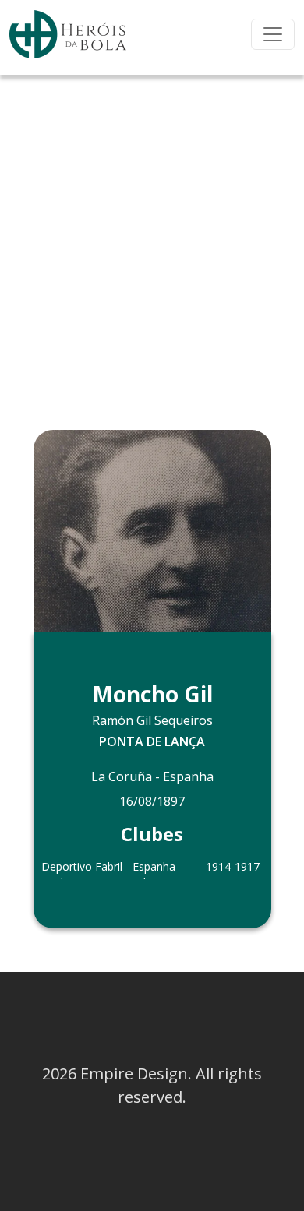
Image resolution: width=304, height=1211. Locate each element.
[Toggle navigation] (273, 34)
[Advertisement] (152, 234)
